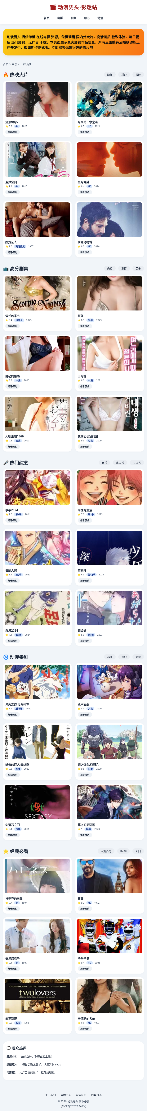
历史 (138, 268)
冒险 (138, 74)
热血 (110, 657)
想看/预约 (12, 132)
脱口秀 (137, 462)
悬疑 (110, 268)
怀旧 (138, 851)
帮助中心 (65, 1095)
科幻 (124, 74)
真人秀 (120, 462)
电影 (60, 18)
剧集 (73, 18)
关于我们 (50, 1095)
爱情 (124, 268)
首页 (47, 18)
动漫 (100, 18)
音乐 (104, 462)
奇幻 (124, 657)
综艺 (87, 18)
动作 (110, 74)
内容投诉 (96, 1095)
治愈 (138, 657)
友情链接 (81, 1095)
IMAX (123, 851)
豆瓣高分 (106, 851)
